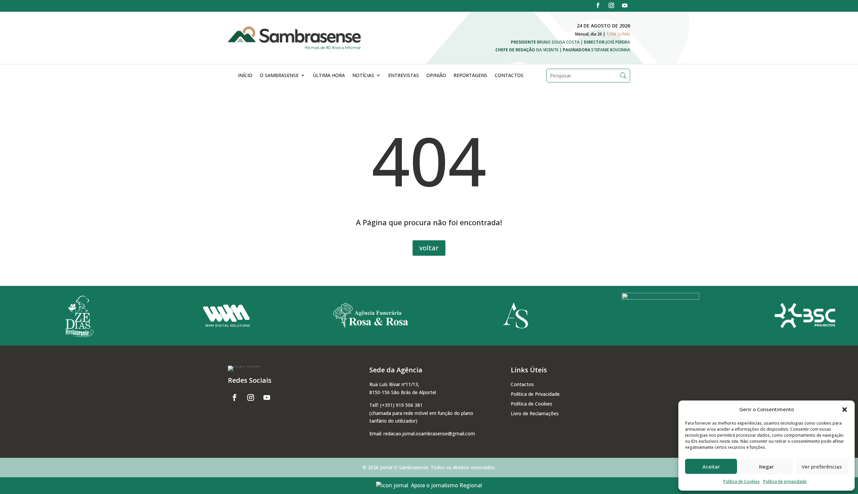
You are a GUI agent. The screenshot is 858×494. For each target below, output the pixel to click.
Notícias (363, 75)
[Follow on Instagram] (611, 5)
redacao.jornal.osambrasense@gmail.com (429, 433)
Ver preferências (822, 466)
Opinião (436, 75)
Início (245, 75)
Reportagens (470, 75)
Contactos (509, 75)
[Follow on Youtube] (624, 5)
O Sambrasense (279, 75)
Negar (766, 466)
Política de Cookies (741, 481)
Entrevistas (403, 75)
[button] (844, 409)
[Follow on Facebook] (598, 5)
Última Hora (329, 75)
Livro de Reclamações (535, 413)
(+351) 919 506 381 (401, 405)
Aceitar (711, 466)
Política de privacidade (785, 481)
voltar (429, 247)
